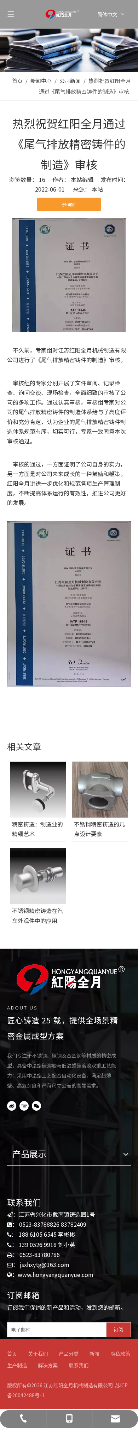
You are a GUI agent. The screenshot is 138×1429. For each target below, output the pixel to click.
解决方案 (48, 1365)
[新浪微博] (11, 1105)
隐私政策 (120, 1353)
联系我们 (78, 1365)
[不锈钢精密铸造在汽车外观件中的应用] (38, 876)
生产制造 (17, 1365)
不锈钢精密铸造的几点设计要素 (99, 829)
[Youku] (24, 1105)
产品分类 (69, 1353)
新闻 (94, 1353)
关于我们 (38, 1353)
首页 (12, 1353)
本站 (97, 189)
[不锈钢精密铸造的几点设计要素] (100, 790)
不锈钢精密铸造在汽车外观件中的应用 (37, 915)
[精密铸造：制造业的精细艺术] (38, 790)
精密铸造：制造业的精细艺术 (37, 829)
